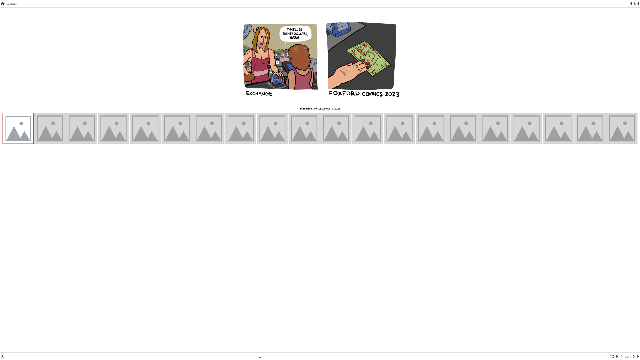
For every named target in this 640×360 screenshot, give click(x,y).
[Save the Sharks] (617, 357)
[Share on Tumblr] (638, 4)
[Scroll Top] (2, 357)
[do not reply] (622, 357)
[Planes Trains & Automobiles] (638, 357)
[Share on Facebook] (631, 4)
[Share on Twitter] (635, 4)
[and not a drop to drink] (634, 357)
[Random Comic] (612, 357)
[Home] (3, 4)
